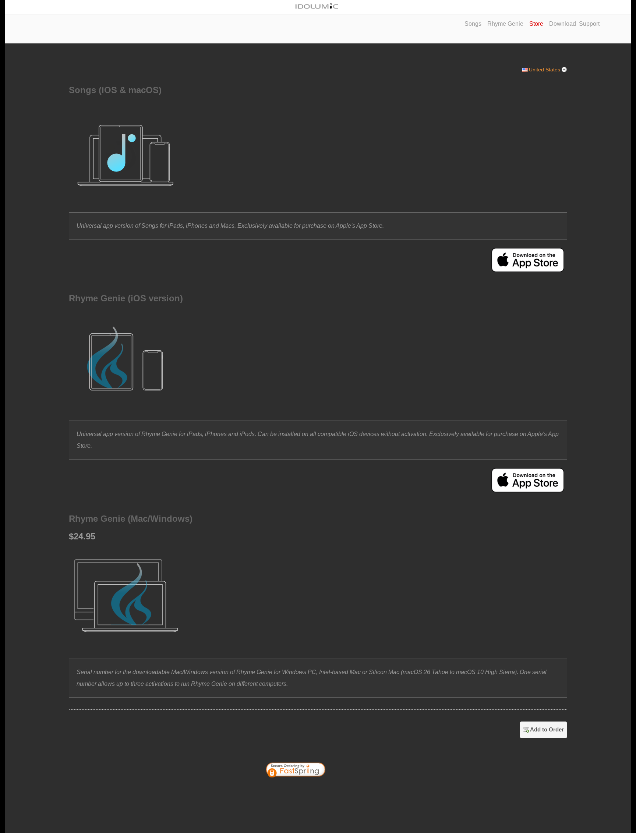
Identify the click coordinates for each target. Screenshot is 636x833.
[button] (350, 790)
